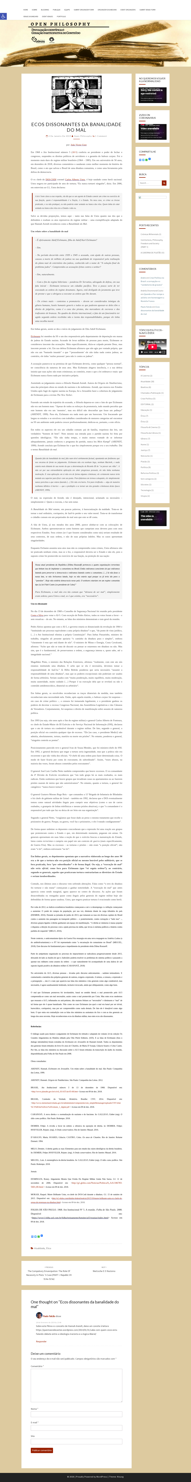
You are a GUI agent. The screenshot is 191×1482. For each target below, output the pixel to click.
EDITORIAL (146, 404)
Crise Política (147, 398)
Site (33, 1436)
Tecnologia (146, 490)
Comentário (37, 1366)
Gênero (144, 438)
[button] (3, 16)
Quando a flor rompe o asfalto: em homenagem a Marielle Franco (152, 297)
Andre (143, 277)
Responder (41, 1341)
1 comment (101, 136)
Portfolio (61, 16)
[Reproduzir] (142, 352)
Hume (143, 444)
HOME (25, 10)
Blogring (45, 10)
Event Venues (47, 16)
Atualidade (39, 1248)
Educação (145, 410)
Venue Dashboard (30, 16)
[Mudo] (160, 352)
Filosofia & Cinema (149, 427)
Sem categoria (147, 478)
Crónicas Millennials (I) (151, 234)
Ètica (143, 416)
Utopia (144, 496)
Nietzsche (145, 456)
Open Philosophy (83, 136)
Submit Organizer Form (84, 10)
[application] (153, 95)
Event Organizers (128, 10)
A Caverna (145, 375)
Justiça (144, 450)
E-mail (35, 1422)
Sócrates (145, 484)
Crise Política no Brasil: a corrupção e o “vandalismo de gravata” (152, 281)
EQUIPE (67, 10)
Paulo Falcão (49, 1316)
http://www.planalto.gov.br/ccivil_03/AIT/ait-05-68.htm (55, 1091)
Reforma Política (148, 473)
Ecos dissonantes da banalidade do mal (152, 310)
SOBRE (34, 10)
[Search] (164, 182)
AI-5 (74, 152)
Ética (48, 1248)
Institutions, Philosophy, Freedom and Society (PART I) (152, 243)
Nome (34, 1408)
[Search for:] (153, 182)
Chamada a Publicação (151, 393)
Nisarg (120, 1476)
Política (144, 467)
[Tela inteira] (164, 352)
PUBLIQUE (56, 10)
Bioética (144, 387)
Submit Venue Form (147, 10)
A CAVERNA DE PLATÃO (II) (152, 252)
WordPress (101, 1476)
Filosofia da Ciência (149, 433)
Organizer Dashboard (107, 10)
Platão (144, 461)
